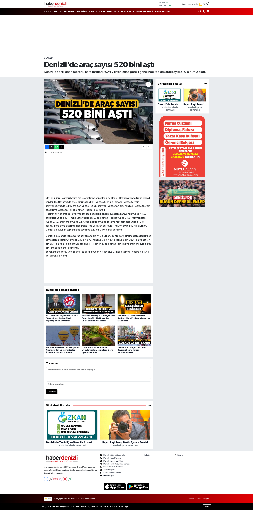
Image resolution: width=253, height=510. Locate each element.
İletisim (147, 455)
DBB (109, 11)
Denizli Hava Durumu (112, 458)
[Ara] (200, 12)
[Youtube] (65, 479)
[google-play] (138, 486)
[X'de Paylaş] (51, 147)
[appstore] (115, 486)
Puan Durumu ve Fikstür (113, 467)
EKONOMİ (69, 11)
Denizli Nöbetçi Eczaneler (114, 455)
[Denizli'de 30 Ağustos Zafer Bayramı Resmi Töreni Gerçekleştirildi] (134, 335)
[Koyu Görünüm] (204, 12)
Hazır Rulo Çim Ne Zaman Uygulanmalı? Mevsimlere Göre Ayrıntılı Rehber (97, 350)
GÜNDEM (48, 58)
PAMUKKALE (127, 11)
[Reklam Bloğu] (182, 146)
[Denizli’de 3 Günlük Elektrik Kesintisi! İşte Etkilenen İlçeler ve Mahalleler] (134, 304)
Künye (180, 455)
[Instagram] (60, 479)
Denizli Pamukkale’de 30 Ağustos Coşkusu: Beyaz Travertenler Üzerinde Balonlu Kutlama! (63, 350)
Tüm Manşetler (109, 470)
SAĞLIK (93, 11)
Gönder (52, 392)
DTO (116, 11)
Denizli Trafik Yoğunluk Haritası (116, 464)
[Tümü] (150, 405)
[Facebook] (46, 479)
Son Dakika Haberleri (112, 473)
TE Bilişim (205, 499)
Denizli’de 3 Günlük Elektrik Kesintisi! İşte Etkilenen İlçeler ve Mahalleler (134, 318)
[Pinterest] (55, 479)
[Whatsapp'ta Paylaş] (56, 147)
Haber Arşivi (108, 476)
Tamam (206, 506)
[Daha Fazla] (61, 147)
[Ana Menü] (207, 12)
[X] (51, 479)
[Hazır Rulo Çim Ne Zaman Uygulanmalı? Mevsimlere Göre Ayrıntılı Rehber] (98, 335)
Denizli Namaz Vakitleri (113, 461)
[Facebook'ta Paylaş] (47, 147)
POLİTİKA (82, 11)
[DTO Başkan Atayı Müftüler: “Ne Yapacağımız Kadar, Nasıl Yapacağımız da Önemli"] (63, 304)
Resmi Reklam (162, 11)
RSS (49, 499)
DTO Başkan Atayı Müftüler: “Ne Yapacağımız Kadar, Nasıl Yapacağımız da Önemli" (62, 318)
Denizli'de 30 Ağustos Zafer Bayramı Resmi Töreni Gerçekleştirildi (132, 350)
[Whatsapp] (70, 479)
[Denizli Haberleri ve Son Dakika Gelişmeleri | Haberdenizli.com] (55, 4)
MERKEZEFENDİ (144, 11)
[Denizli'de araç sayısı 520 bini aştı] (98, 111)
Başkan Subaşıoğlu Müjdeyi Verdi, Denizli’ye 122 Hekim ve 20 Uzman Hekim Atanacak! (98, 318)
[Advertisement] (126, 35)
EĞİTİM (58, 11)
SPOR (102, 11)
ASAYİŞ (48, 11)
